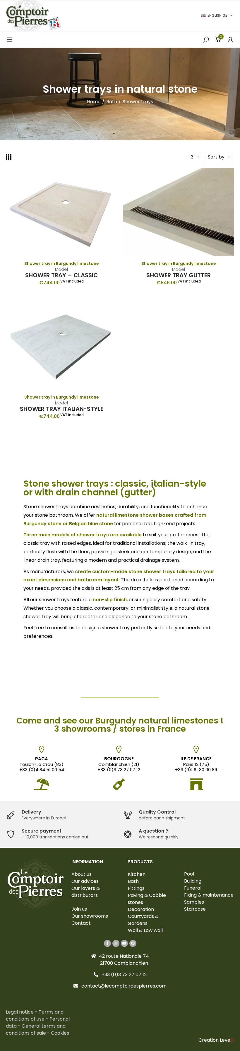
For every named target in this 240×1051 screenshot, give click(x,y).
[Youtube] (124, 943)
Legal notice (20, 1012)
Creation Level (216, 1040)
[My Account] (230, 39)
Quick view (102, 178)
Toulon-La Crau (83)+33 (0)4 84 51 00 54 (41, 764)
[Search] (206, 39)
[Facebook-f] (107, 943)
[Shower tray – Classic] (61, 212)
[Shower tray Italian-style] (61, 345)
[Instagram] (115, 943)
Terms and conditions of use (35, 1015)
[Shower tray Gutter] (178, 212)
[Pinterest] (132, 943)
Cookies (60, 1033)
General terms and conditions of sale (36, 1029)
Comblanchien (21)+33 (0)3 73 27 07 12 (118, 764)
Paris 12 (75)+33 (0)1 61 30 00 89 (196, 764)
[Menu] (9, 39)
